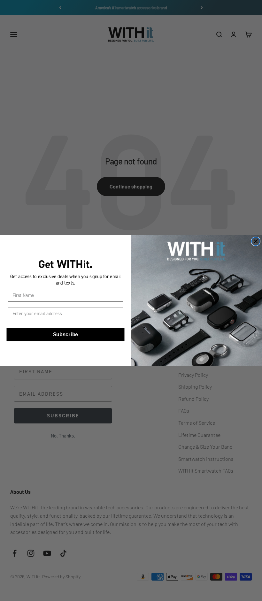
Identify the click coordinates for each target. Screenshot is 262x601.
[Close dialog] (255, 241)
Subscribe (65, 335)
